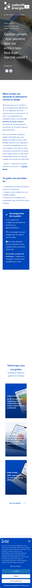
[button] (29, 541)
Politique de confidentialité (11, 585)
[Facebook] (7, 71)
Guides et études (19, 15)
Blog (11, 15)
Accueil (6, 15)
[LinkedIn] (11, 71)
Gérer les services (15, 566)
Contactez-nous (24, 585)
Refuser (16, 576)
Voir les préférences (16, 581)
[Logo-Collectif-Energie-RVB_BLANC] (14, 2)
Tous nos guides (15, 503)
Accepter (16, 571)
